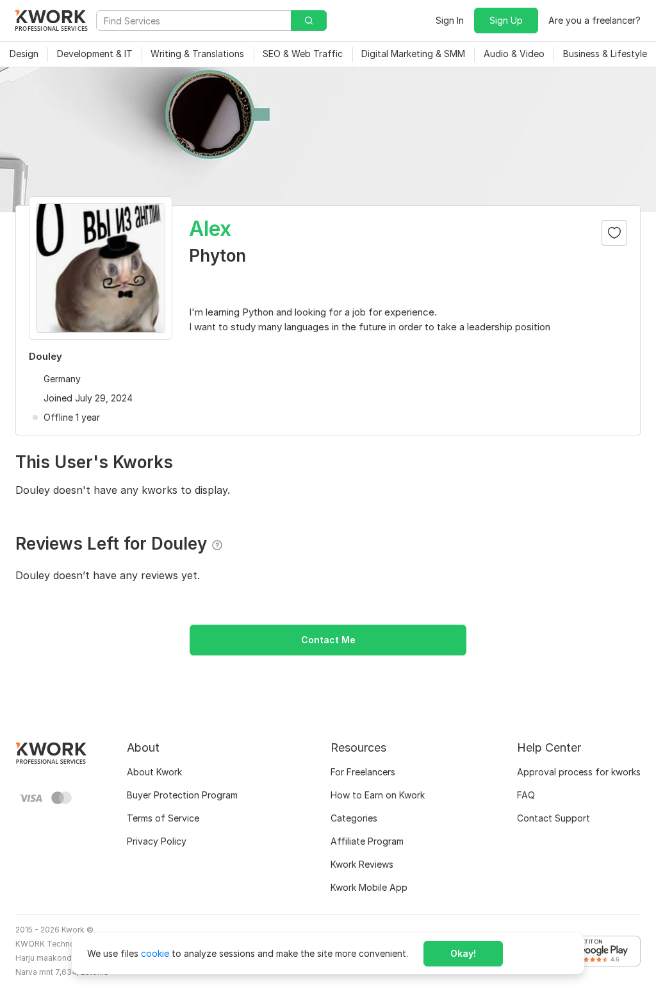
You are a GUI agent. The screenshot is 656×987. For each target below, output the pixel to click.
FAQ (526, 794)
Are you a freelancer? (594, 20)
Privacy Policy (156, 841)
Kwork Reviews (362, 864)
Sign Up (506, 20)
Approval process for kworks (579, 771)
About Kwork (154, 771)
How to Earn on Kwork (378, 794)
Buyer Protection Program (182, 794)
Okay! (463, 953)
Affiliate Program (367, 841)
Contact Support (553, 818)
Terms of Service (163, 818)
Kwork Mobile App (369, 887)
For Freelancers (363, 771)
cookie (155, 953)
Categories (354, 818)
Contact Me (328, 639)
